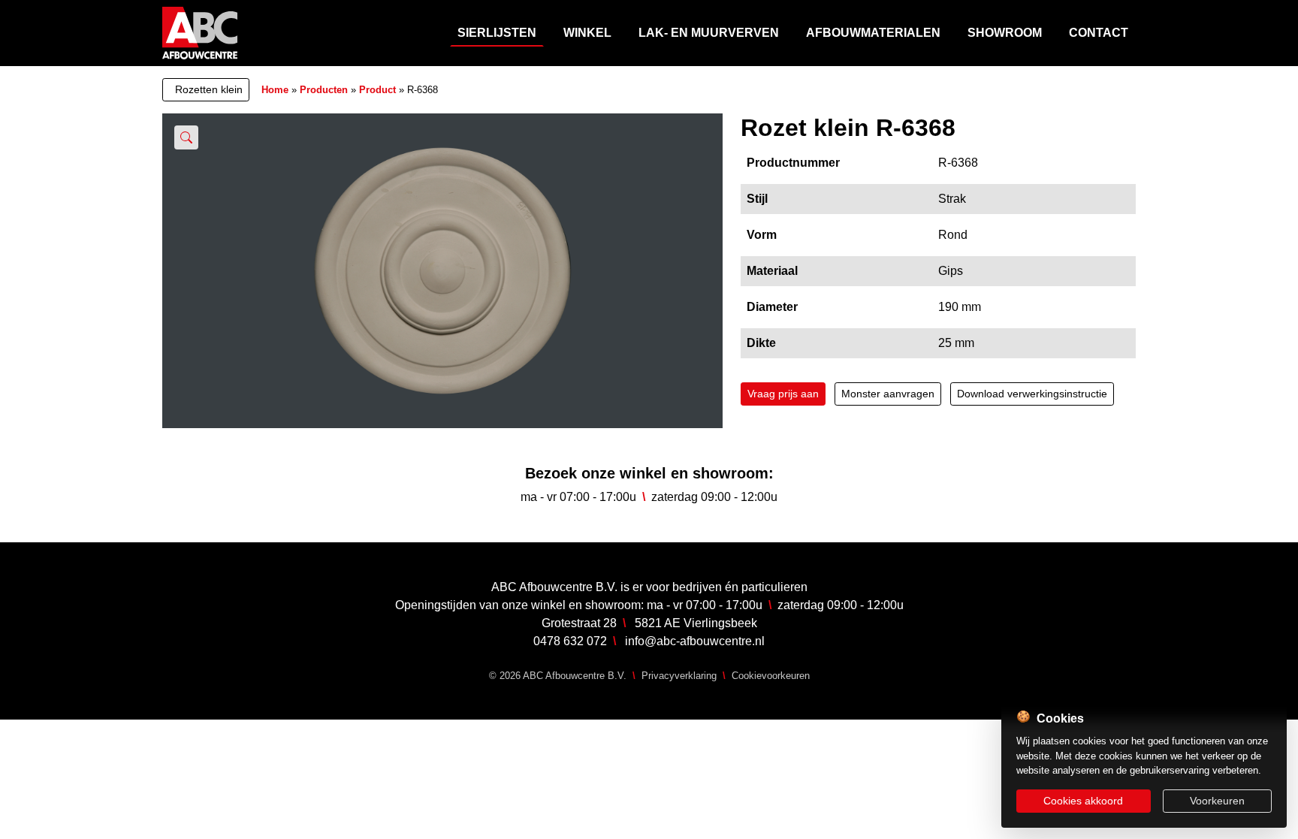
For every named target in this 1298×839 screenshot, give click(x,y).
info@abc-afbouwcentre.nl (695, 641)
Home (274, 89)
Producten (324, 89)
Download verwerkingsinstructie (1032, 394)
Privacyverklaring (679, 675)
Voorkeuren (1217, 801)
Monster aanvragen (887, 394)
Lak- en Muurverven (708, 32)
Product (377, 89)
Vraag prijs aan (783, 394)
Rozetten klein (209, 89)
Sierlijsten (496, 32)
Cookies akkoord (1083, 801)
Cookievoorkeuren (771, 675)
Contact (1098, 32)
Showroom (1004, 32)
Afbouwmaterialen (873, 32)
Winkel (587, 32)
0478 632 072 (570, 641)
